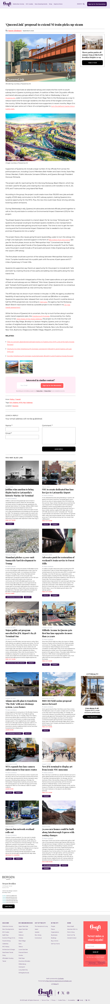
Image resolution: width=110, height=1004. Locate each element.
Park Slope (22, 958)
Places (53, 929)
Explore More (58, 4)
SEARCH (79, 4)
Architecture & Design (8, 949)
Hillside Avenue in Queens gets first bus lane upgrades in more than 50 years (57, 633)
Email (8, 433)
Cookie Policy (62, 1000)
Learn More (8, 906)
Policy (12, 399)
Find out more (10, 520)
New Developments (41, 4)
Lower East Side (23, 949)
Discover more (47, 861)
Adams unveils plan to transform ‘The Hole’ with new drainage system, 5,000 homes (21, 703)
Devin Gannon (11, 566)
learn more (9, 789)
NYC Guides (29, 4)
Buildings (53, 938)
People (53, 926)
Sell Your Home (55, 943)
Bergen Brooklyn (9, 883)
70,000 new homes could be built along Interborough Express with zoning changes (58, 832)
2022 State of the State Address (29, 319)
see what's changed (12, 855)
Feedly (81, 1000)
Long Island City (23, 970)
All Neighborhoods (24, 972)
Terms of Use (39, 391)
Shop (50, 4)
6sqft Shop (5, 935)
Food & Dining (6, 941)
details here (9, 593)
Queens (15, 406)
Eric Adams (14, 403)
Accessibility (71, 1000)
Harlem (21, 932)
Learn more (9, 730)
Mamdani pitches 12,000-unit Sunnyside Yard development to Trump (20, 560)
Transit (18, 399)
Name (8, 425)
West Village (22, 941)
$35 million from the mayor (59, 240)
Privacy (53, 1000)
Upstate (37, 932)
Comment (47, 425)
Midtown (21, 935)
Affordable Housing (14, 597)
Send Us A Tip (71, 935)
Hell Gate (43, 302)
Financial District (23, 952)
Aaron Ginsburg (15, 31)
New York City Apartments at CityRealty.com (59, 981)
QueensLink (10, 98)
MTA (21, 403)
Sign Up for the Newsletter (97, 4)
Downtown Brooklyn (24, 961)
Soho (20, 943)
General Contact (71, 938)
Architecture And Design (15, 662)
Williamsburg (22, 964)
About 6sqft (70, 926)
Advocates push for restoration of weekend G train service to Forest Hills (58, 560)
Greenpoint (22, 967)
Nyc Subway (28, 403)
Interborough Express (41, 316)
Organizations (55, 932)
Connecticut (38, 938)
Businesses (54, 935)
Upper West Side (23, 926)
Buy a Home (54, 941)
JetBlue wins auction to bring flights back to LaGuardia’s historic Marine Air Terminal (19, 492)
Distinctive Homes (18, 4)
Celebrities (5, 943)
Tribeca (21, 946)
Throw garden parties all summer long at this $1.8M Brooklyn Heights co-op (92, 54)
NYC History (5, 946)
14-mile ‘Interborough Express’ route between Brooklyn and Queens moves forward (40, 356)
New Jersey (38, 935)
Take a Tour (92, 62)
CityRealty (61, 978)
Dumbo (21, 955)
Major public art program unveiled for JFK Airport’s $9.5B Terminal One (20, 633)
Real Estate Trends (7, 952)
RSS (89, 1000)
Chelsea (21, 938)
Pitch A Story (71, 932)
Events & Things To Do (8, 938)
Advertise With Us (72, 929)
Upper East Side (23, 929)
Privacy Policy (47, 391)
